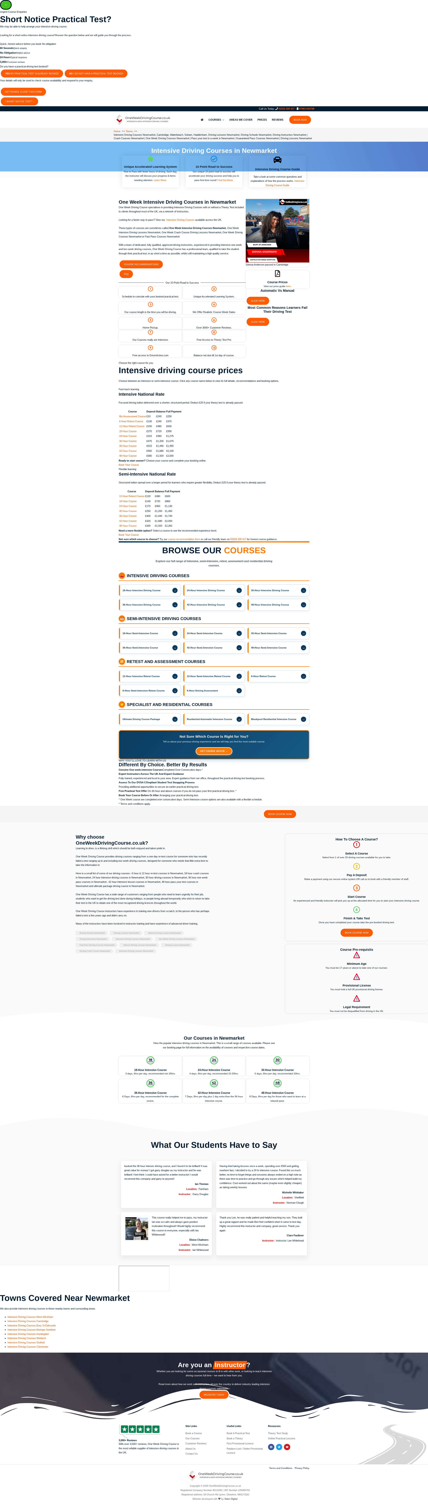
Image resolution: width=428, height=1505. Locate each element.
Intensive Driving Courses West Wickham (30, 1317)
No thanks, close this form (23, 91)
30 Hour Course (128, 441)
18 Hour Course (128, 431)
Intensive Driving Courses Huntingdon (28, 1334)
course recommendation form (184, 539)
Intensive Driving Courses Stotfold (26, 1342)
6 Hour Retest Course (131, 421)
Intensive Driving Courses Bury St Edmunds (32, 1325)
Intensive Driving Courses (180, 219)
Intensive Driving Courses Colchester (28, 1346)
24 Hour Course (128, 436)
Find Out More (225, 180)
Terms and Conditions (280, 1468)
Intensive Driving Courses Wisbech (27, 1338)
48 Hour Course (128, 455)
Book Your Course (129, 464)
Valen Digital (230, 1498)
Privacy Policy (302, 1468)
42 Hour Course (128, 450)
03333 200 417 (287, 108)
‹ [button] (33, 101)
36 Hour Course (128, 445)
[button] (300, 120)
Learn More (160, 180)
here (288, 286)
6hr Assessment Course (132, 416)
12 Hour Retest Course (131, 426)
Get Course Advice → (214, 751)
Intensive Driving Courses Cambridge (28, 1321)
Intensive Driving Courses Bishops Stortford (31, 1329)
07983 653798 (306, 108)
